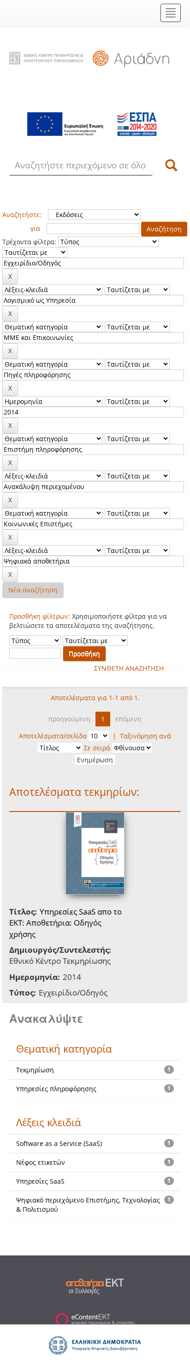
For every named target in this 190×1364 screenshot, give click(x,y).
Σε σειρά (97, 747)
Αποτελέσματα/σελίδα (53, 735)
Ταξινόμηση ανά (145, 735)
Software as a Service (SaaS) (59, 1143)
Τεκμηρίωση (35, 1069)
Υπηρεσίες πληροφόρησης (56, 1088)
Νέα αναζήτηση (33, 590)
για (35, 228)
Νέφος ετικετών (40, 1162)
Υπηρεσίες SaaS (40, 1181)
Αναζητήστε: (22, 214)
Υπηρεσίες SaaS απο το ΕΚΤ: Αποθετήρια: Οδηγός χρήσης (65, 922)
